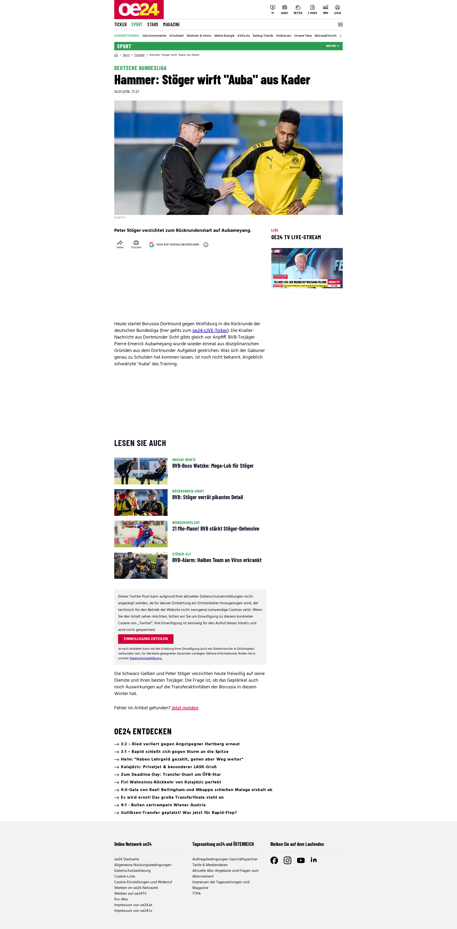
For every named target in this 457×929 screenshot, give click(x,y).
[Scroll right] (340, 36)
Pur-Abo (121, 899)
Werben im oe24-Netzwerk (136, 888)
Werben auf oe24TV (130, 894)
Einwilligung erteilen (146, 639)
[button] (279, 280)
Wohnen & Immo (199, 36)
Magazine (171, 24)
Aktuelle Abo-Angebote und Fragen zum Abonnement (225, 874)
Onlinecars (283, 36)
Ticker (120, 24)
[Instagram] (287, 860)
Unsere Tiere (303, 36)
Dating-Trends (263, 36)
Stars (152, 24)
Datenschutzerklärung (146, 658)
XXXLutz (243, 36)
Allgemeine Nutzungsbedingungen (142, 865)
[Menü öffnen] (340, 24)
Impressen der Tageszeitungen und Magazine (220, 885)
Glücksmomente (154, 36)
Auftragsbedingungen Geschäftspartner (225, 859)
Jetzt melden (185, 708)
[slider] (294, 281)
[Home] (116, 55)
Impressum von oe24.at (133, 905)
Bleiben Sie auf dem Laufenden (297, 844)
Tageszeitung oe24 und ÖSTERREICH (223, 844)
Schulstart (176, 36)
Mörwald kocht (326, 36)
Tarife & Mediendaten (210, 865)
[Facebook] (274, 860)
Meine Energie (224, 36)
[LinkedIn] (314, 860)
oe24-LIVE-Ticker (209, 331)
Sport (137, 24)
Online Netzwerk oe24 (133, 844)
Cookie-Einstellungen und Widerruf (143, 882)
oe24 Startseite (126, 859)
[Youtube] (301, 860)
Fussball (139, 55)
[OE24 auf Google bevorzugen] (206, 245)
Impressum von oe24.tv (133, 911)
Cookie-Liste (124, 876)
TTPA (196, 894)
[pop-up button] (327, 280)
